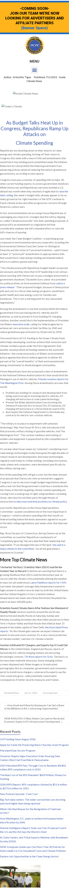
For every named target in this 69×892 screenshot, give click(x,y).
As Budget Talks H (25, 122)
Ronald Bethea (11, 692)
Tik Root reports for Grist (38, 656)
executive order (21, 324)
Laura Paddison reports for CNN (48, 582)
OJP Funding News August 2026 (18, 739)
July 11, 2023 (30, 692)
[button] (34, 70)
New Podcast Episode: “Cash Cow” (19, 793)
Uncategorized (50, 692)
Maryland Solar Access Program (17, 750)
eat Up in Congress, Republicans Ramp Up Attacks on (34, 128)
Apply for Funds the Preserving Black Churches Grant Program (34, 744)
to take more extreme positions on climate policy (40, 501)
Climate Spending (34, 143)
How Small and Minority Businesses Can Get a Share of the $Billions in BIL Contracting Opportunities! (34, 707)
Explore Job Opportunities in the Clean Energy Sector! (29, 856)
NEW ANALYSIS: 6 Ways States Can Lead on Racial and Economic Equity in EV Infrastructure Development (34, 720)
